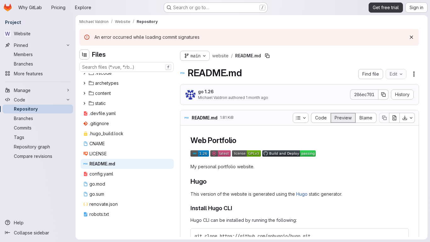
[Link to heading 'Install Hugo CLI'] (235, 208)
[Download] (407, 118)
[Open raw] (394, 118)
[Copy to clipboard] (401, 236)
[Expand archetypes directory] (84, 83)
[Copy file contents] (384, 118)
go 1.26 (206, 91)
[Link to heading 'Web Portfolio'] (240, 140)
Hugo (302, 194)
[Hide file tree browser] (84, 54)
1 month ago (257, 97)
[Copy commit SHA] (383, 94)
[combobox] (126, 67)
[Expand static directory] (84, 103)
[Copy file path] (267, 56)
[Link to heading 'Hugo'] (210, 181)
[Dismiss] (411, 37)
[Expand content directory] (84, 93)
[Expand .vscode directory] (84, 73)
